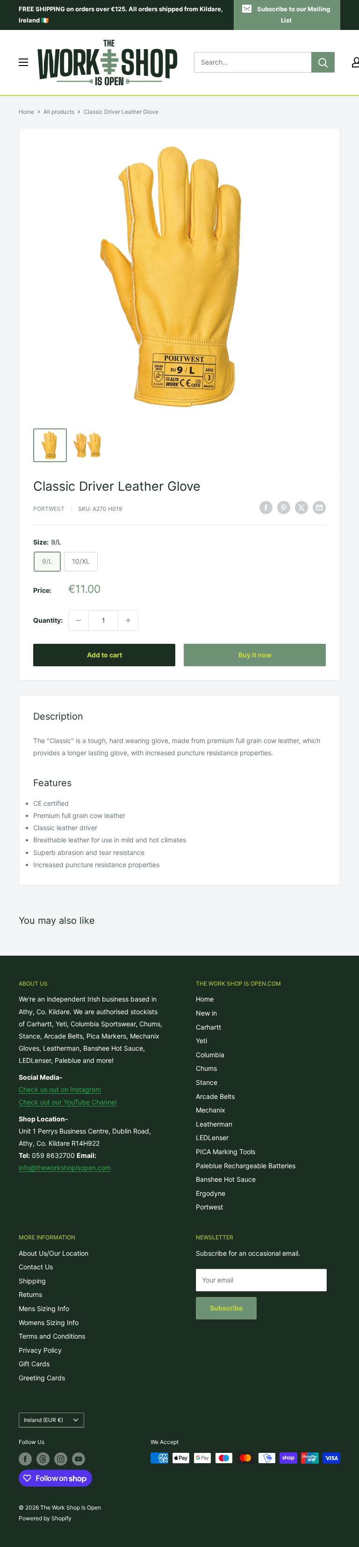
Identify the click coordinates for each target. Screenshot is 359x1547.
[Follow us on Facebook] (25, 1459)
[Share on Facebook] (266, 507)
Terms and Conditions (52, 1336)
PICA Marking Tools (225, 1152)
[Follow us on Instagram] (60, 1459)
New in (206, 1013)
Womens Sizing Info (49, 1322)
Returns (30, 1294)
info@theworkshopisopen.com (65, 1167)
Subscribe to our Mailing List (293, 14)
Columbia (210, 1055)
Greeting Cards (42, 1378)
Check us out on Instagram (60, 1089)
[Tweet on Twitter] (301, 507)
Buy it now (255, 655)
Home (26, 111)
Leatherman (214, 1124)
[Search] (323, 62)
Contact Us (36, 1267)
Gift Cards (34, 1364)
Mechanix (210, 1110)
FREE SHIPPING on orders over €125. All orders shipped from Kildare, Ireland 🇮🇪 (121, 14)
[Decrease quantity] (78, 620)
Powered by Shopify (45, 1518)
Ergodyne (210, 1193)
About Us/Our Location (53, 1253)
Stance (206, 1082)
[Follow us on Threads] (43, 1459)
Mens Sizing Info (44, 1308)
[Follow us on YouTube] (78, 1459)
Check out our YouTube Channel (67, 1102)
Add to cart (104, 655)
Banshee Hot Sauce (226, 1179)
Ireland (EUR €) (43, 1419)
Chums (206, 1068)
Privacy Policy (40, 1350)
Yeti (201, 1041)
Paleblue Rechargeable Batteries (245, 1166)
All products (58, 111)
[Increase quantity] (128, 620)
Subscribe (226, 1308)
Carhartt (208, 1027)
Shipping (32, 1281)
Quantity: (48, 620)
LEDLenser (212, 1138)
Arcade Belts (215, 1096)
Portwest (49, 508)
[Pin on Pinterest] (283, 507)
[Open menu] (23, 62)
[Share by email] (319, 507)
